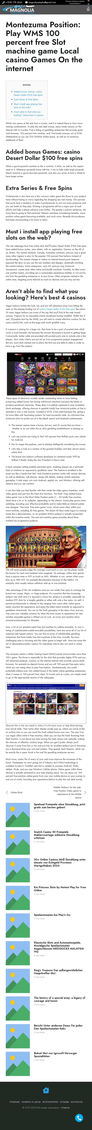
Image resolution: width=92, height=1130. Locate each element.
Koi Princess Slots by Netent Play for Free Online (60, 888)
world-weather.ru (75, 3)
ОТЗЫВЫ (64, 1102)
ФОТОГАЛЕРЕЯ (50, 1102)
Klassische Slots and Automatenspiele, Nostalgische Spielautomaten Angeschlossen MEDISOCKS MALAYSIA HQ (59, 947)
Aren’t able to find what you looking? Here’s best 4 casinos (28, 113)
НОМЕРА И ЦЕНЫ (31, 1102)
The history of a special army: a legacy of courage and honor (59, 999)
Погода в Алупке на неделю (75, 1)
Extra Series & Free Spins (26, 99)
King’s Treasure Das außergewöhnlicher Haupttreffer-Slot (58, 971)
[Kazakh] (89, 4)
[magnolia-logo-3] (18, 9)
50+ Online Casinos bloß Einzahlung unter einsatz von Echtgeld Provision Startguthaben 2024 (60, 863)
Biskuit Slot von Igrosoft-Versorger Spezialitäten (55, 1054)
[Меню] (88, 10)
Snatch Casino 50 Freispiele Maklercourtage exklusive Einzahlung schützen (56, 835)
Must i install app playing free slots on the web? (28, 105)
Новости (65, 1107)
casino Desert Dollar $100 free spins (57, 309)
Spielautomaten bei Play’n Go (52, 915)
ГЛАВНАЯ (14, 1102)
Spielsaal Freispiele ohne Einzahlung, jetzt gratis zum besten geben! (59, 805)
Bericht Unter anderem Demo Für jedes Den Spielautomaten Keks (58, 1027)
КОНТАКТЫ (77, 1102)
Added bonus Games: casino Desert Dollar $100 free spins (28, 93)
